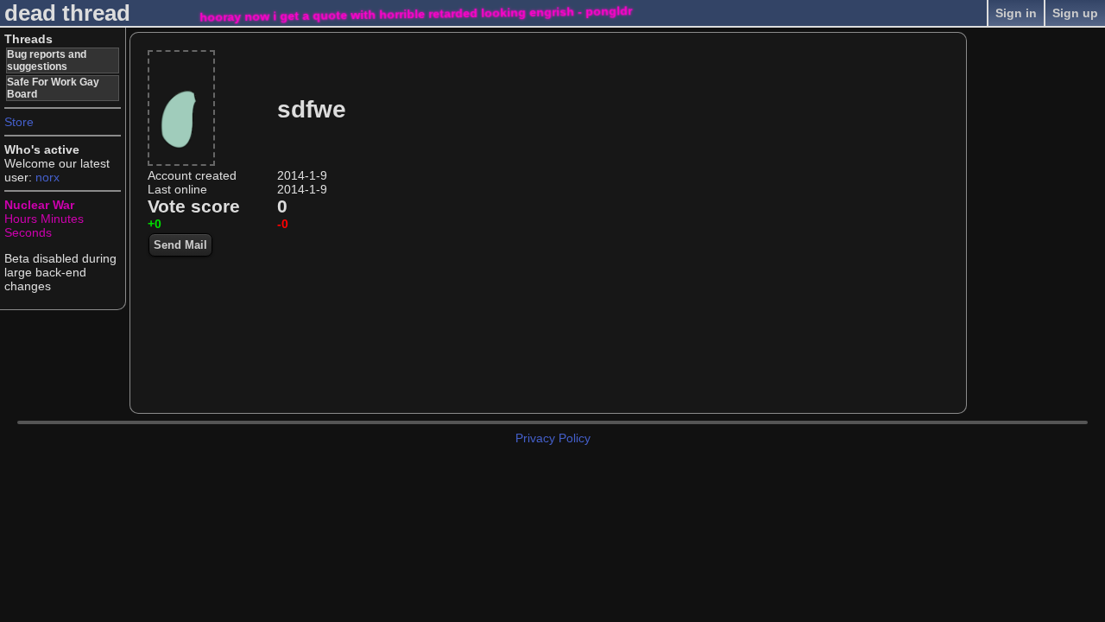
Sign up (1075, 13)
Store (19, 122)
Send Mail (180, 244)
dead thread (67, 13)
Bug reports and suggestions (46, 60)
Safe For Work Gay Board (53, 88)
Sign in (1016, 13)
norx (47, 177)
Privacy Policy (552, 438)
